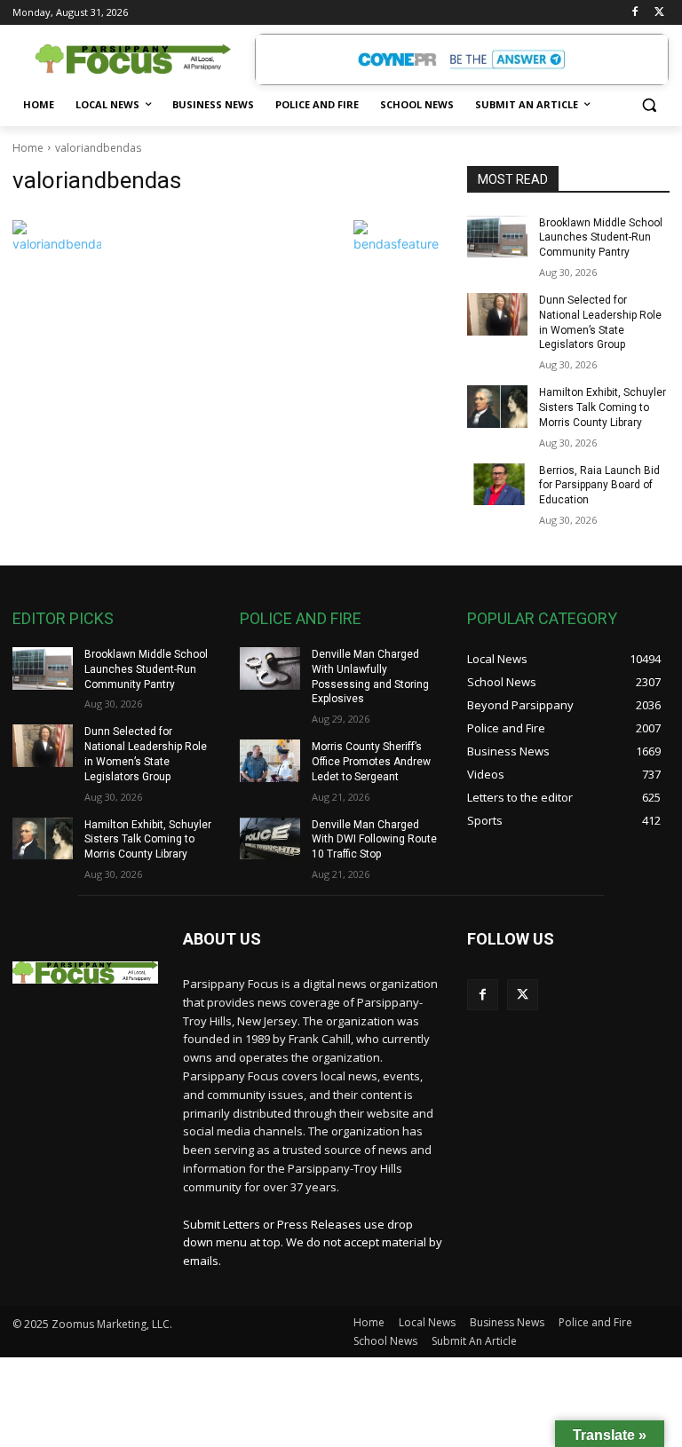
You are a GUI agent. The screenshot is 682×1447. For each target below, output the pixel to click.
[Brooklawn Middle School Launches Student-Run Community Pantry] (497, 237)
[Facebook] (634, 13)
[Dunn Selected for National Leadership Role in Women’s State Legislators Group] (497, 314)
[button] (649, 105)
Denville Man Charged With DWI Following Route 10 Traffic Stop (374, 839)
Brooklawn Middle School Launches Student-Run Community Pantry (600, 238)
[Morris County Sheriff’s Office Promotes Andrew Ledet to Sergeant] (270, 760)
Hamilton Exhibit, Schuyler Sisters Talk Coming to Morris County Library (602, 407)
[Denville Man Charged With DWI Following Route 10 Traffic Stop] (270, 839)
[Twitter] (659, 13)
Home (28, 147)
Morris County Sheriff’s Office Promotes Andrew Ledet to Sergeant (371, 761)
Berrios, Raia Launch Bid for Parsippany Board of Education (599, 485)
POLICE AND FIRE (300, 618)
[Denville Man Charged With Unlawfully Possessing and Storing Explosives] (270, 668)
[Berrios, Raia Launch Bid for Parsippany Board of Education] (497, 484)
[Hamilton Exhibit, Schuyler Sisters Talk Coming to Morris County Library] (497, 406)
